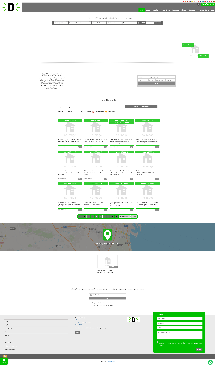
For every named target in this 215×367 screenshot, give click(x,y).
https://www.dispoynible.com (83, 322)
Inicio (141, 10)
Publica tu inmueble (141, 106)
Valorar (156, 83)
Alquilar (155, 10)
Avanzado (150, 22)
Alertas (183, 10)
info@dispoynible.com (81, 320)
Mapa (77, 332)
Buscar (157, 22)
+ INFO (79, 147)
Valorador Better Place (206, 10)
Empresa (175, 10)
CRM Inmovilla (111, 361)
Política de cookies (10, 349)
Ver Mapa (142, 22)
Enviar (107, 298)
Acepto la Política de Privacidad (101, 303)
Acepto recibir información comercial (102, 305)
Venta (148, 10)
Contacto (192, 10)
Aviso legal (8, 342)
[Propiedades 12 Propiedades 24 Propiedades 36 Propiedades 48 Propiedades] (125, 216)
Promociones (165, 10)
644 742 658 (78, 324)
